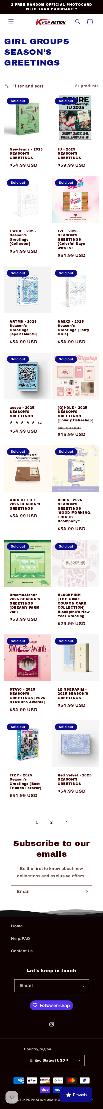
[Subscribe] (86, 891)
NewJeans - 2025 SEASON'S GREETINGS (26, 153)
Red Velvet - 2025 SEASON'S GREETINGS (74, 779)
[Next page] (66, 822)
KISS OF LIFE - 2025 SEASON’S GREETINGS (25, 504)
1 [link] (36, 822)
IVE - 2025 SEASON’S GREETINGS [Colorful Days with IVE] (71, 239)
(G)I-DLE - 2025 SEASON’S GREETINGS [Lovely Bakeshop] (75, 413)
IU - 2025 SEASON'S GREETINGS (69, 153)
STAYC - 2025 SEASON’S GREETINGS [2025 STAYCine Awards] (27, 695)
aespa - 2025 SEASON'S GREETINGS (22, 411)
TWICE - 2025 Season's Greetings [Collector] (23, 237)
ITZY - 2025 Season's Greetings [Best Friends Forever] (25, 781)
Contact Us (22, 951)
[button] (11, 22)
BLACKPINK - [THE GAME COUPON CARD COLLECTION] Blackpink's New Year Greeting (74, 605)
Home (17, 926)
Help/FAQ (20, 939)
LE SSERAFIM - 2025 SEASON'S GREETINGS (73, 693)
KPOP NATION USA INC (41, 1099)
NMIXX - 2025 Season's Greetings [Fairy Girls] (73, 327)
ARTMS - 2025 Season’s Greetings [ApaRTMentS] (23, 327)
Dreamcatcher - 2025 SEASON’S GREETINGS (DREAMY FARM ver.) (25, 603)
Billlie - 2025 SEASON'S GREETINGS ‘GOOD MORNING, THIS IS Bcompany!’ (74, 510)
